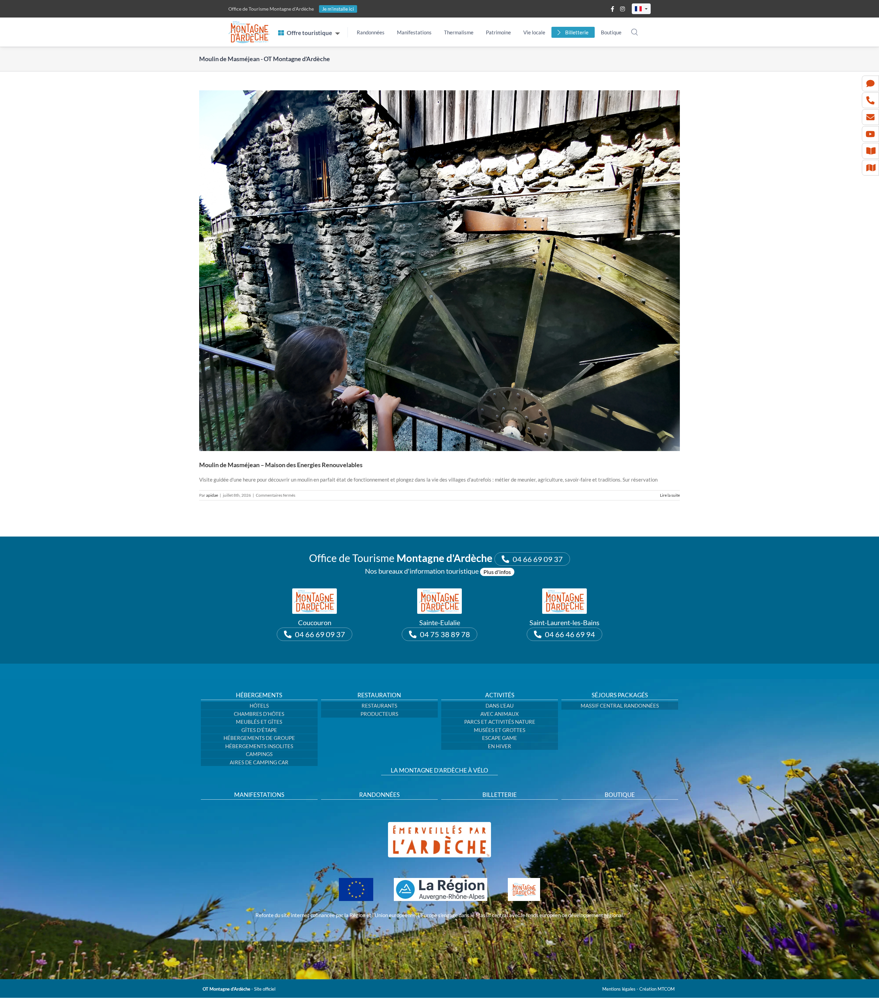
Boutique (611, 32)
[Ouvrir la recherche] (634, 32)
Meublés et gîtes (259, 722)
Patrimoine (498, 32)
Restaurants (379, 705)
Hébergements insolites (259, 746)
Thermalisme (458, 32)
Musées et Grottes (499, 730)
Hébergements (259, 695)
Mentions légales (619, 989)
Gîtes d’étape (259, 730)
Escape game (499, 738)
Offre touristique (309, 32)
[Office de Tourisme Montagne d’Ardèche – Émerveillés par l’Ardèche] (439, 824)
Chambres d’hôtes (259, 714)
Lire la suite (670, 495)
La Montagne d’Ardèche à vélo (439, 770)
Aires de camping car (259, 762)
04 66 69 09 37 (538, 559)
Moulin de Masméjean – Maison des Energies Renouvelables (281, 465)
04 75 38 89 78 (445, 634)
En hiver (499, 746)
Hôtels (259, 705)
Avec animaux (499, 714)
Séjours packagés (620, 695)
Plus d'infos (497, 571)
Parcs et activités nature (499, 722)
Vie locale (534, 32)
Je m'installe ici (338, 9)
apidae (212, 495)
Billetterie (577, 32)
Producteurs (379, 714)
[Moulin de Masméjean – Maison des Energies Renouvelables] (439, 270)
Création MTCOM (657, 989)
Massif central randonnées (620, 705)
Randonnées (371, 32)
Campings (259, 754)
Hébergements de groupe (259, 738)
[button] (641, 8)
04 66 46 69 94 (570, 634)
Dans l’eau (500, 705)
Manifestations (414, 32)
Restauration (379, 695)
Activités (499, 695)
